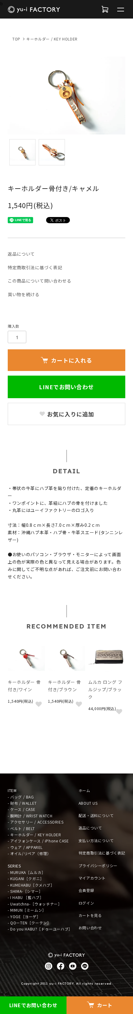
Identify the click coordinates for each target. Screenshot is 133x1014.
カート (105, 1005)
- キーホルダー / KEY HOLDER (34, 834)
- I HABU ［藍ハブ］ (25, 897)
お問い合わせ (90, 927)
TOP (16, 38)
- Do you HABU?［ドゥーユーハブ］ (40, 928)
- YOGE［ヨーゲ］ (24, 916)
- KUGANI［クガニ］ (26, 878)
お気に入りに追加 (69, 414)
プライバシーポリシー (98, 865)
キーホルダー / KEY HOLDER (52, 38)
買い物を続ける (24, 294)
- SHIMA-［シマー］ (25, 891)
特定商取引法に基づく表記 (35, 267)
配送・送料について (96, 815)
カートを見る (90, 915)
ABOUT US (88, 803)
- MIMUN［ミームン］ (27, 910)
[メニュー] (120, 9)
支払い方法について (96, 840)
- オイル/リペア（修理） (29, 853)
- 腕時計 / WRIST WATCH (30, 815)
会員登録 (86, 890)
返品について (21, 254)
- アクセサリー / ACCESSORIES (35, 821)
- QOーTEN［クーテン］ (29, 922)
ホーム (84, 790)
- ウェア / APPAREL (25, 847)
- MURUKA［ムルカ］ (26, 872)
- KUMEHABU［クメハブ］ (31, 885)
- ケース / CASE (21, 809)
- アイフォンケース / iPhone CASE (38, 840)
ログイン (86, 902)
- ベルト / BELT (21, 828)
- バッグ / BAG (21, 796)
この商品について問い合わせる (39, 281)
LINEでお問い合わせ (66, 387)
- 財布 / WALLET (22, 803)
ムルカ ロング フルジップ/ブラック (105, 689)
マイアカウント (92, 877)
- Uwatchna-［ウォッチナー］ (35, 903)
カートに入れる (71, 360)
